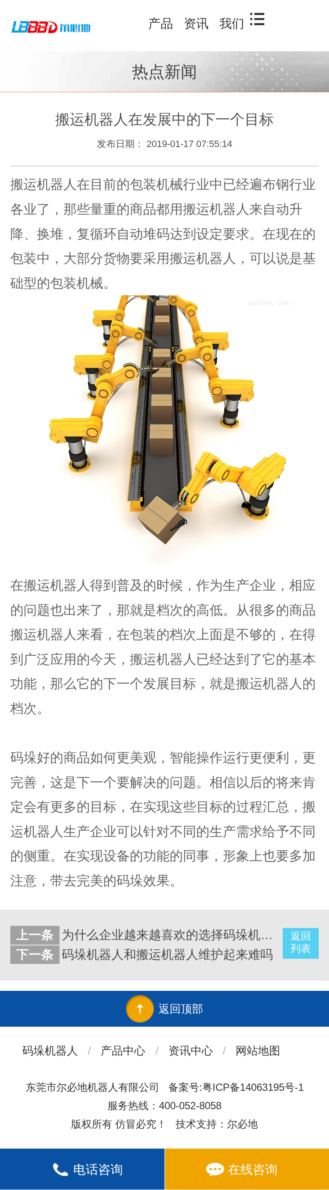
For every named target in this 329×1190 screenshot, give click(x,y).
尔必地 (242, 1124)
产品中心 (123, 1050)
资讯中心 (190, 1050)
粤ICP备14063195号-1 (253, 1087)
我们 (231, 23)
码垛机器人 (50, 1050)
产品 (160, 23)
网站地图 (258, 1050)
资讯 (196, 23)
